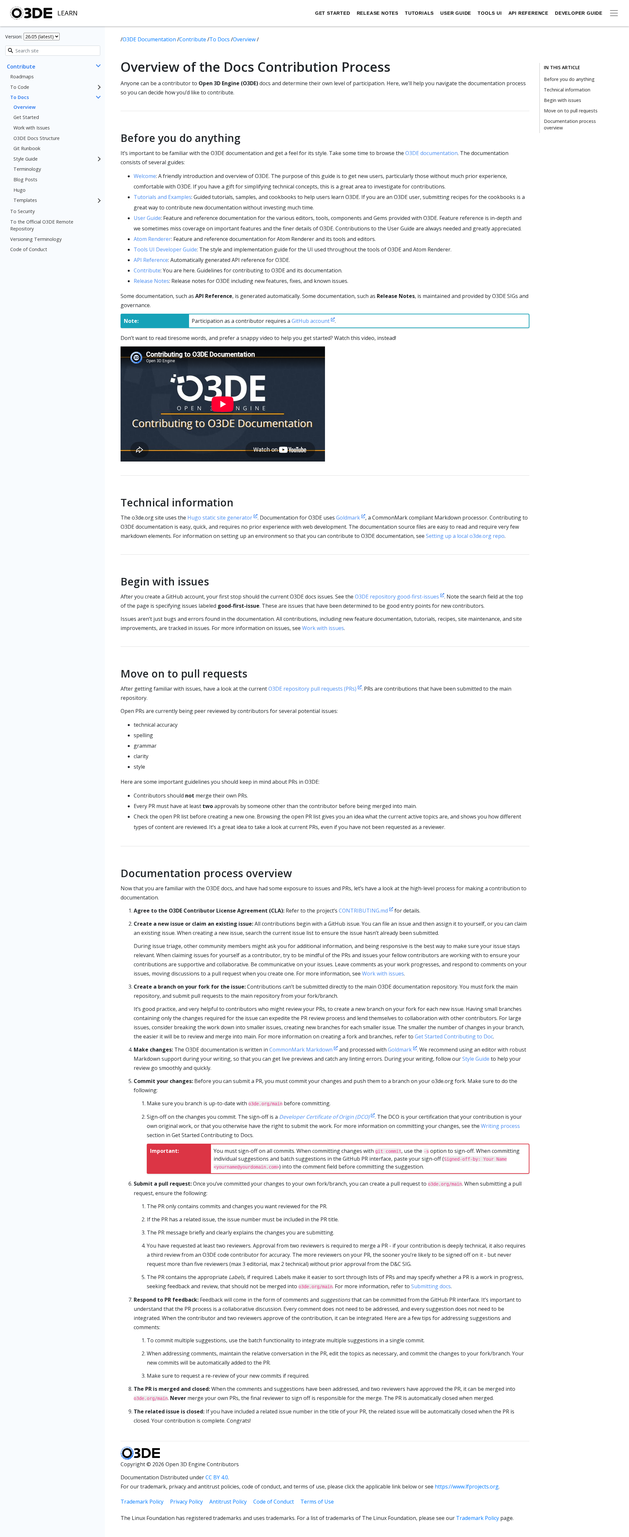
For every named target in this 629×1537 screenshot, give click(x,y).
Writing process (500, 1126)
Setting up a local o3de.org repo (465, 536)
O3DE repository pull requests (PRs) (313, 688)
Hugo (19, 190)
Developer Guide (578, 13)
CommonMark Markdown (301, 1049)
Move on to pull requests (571, 111)
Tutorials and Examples (162, 197)
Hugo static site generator (220, 517)
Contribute (21, 66)
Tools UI (490, 13)
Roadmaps (22, 76)
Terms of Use (317, 1501)
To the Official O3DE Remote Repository (41, 225)
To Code (19, 87)
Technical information (567, 90)
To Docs (19, 97)
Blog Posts (25, 179)
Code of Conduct (28, 249)
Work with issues (323, 628)
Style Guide (25, 159)
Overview (24, 107)
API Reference (528, 13)
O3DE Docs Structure (36, 138)
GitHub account (311, 321)
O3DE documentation (431, 153)
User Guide (455, 13)
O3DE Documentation (150, 39)
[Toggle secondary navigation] (614, 13)
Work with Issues (31, 128)
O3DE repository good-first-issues (397, 596)
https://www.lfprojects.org (467, 1486)
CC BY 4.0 (216, 1477)
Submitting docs (431, 1286)
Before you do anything (569, 79)
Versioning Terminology (36, 239)
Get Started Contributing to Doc (454, 1036)
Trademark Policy (142, 1501)
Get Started (332, 13)
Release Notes (377, 13)
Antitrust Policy (228, 1501)
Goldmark (348, 517)
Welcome (145, 176)
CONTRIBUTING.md (364, 910)
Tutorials (419, 13)
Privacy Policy (186, 1501)
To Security (22, 211)
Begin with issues (562, 100)
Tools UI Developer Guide (165, 249)
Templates (25, 200)
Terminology (27, 169)
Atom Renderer (152, 239)
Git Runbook (26, 149)
